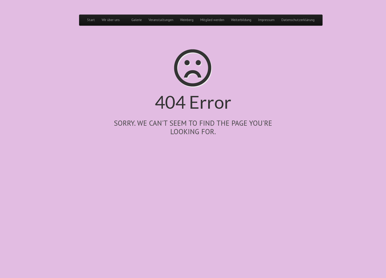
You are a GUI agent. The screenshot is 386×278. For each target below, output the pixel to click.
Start (91, 19)
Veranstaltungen (161, 19)
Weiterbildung (241, 19)
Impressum (266, 19)
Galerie (136, 19)
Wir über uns (111, 19)
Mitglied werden (212, 19)
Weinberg (186, 19)
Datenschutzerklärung (298, 19)
